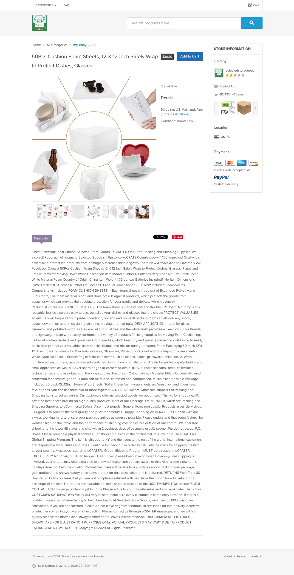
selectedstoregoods (240, 70)
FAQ (66, 5)
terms (241, 556)
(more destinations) (175, 114)
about (227, 556)
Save (179, 237)
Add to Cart (189, 56)
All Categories (57, 45)
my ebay (80, 45)
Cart (255, 5)
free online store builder (87, 556)
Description (41, 238)
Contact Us (226, 86)
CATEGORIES (44, 5)
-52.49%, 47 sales (231, 94)
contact (256, 556)
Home (36, 45)
